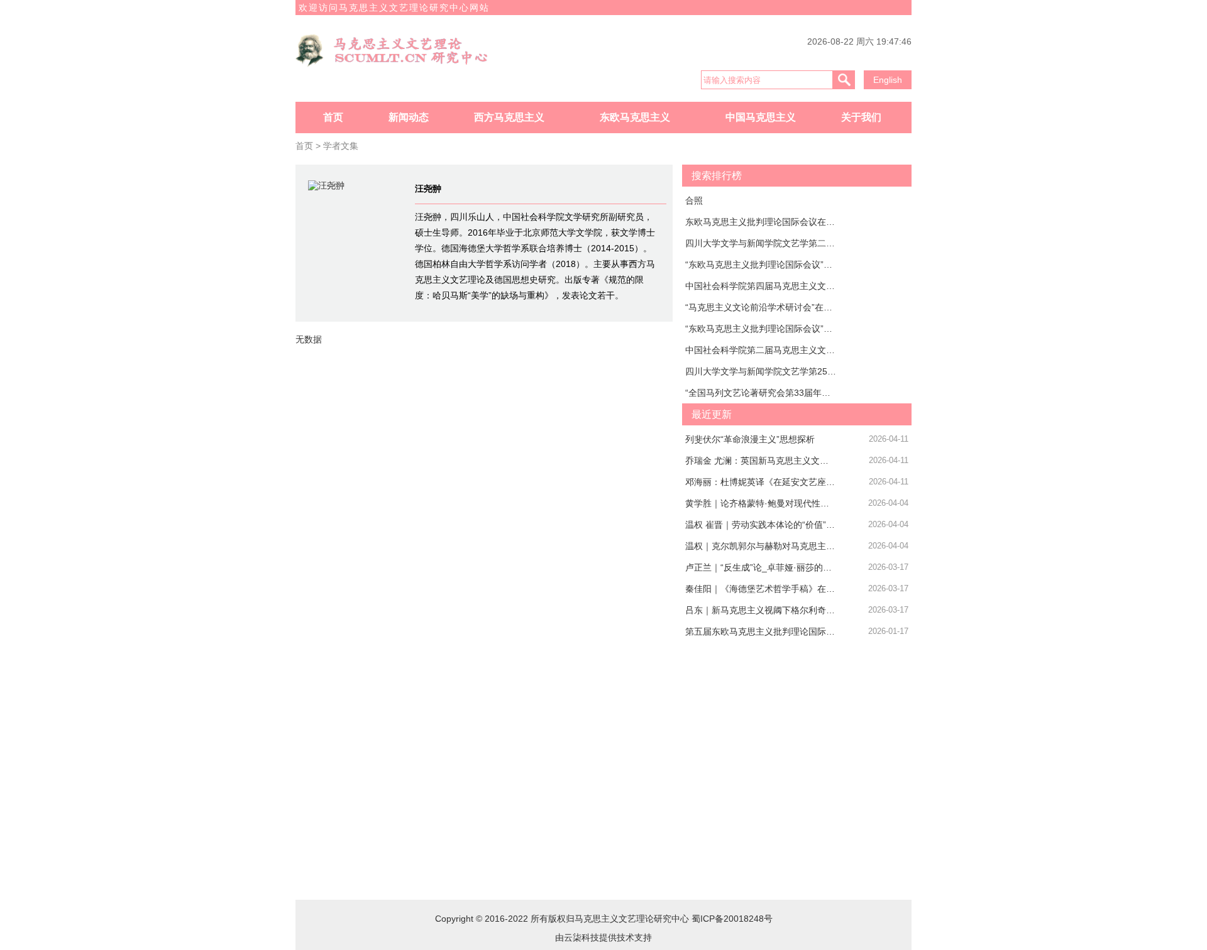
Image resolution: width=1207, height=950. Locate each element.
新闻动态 (409, 117)
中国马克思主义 (760, 117)
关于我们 (861, 117)
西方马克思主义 (509, 117)
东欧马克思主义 (635, 117)
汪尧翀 (428, 188)
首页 (333, 117)
